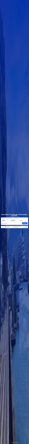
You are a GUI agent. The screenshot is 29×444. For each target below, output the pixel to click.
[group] (6, 220)
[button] (22, 1)
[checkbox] (15, 218)
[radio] (3, 218)
